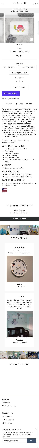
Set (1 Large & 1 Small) (19, 73)
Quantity (19, 78)
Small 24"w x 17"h (10, 67)
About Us (5, 399)
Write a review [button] (19, 219)
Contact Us (6, 402)
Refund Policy (7, 416)
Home (19, 48)
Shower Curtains (8, 142)
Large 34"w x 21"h (28, 67)
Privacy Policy (7, 423)
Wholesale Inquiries (9, 406)
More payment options (10, 98)
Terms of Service (8, 420)
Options (19, 63)
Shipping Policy (7, 413)
